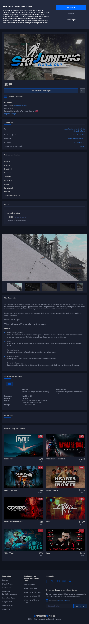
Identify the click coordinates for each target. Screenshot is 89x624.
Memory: (7, 398)
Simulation (76, 131)
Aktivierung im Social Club (32, 596)
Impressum (6, 610)
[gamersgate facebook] (46, 581)
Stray (47, 522)
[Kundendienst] (70, 581)
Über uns (5, 580)
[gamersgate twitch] (58, 581)
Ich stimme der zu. (59, 601)
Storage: (7, 405)
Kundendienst (6, 588)
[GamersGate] (44, 617)
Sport (83, 131)
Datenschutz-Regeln (8, 598)
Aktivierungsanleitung (20, 106)
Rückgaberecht (7, 602)
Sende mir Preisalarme (15, 96)
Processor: (8, 396)
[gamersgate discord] (64, 581)
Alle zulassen (71, 8)
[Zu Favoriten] (82, 90)
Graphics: (7, 400)
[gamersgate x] (52, 581)
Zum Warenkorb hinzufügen (41, 91)
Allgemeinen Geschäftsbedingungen (9, 593)
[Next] (84, 287)
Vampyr (48, 553)
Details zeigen (71, 20)
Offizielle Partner (7, 584)
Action (66, 129)
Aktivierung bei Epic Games (32, 592)
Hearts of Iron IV (52, 490)
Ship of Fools (9, 553)
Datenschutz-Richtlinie (63, 601)
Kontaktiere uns (7, 606)
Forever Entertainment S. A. (76, 139)
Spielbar (82, 146)
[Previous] (5, 287)
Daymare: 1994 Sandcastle (55, 459)
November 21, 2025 (79, 135)
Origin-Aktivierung (29, 584)
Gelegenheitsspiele (74, 129)
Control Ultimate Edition (13, 522)
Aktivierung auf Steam (31, 588)
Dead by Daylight (10, 490)
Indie (82, 129)
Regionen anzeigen (10, 114)
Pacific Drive (8, 459)
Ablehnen (71, 14)
